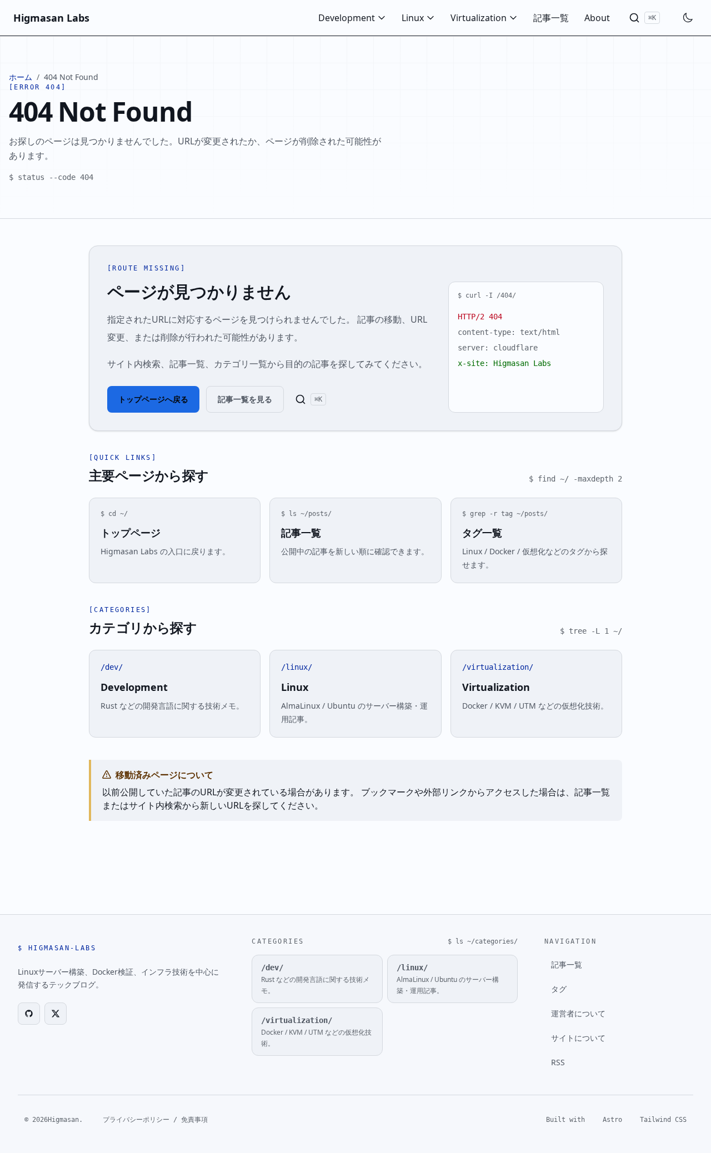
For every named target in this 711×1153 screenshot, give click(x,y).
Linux (413, 18)
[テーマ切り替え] (688, 18)
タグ (559, 989)
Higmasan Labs (51, 17)
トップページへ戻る (153, 399)
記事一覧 (551, 18)
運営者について (578, 1013)
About (597, 18)
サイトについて (578, 1037)
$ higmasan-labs (57, 948)
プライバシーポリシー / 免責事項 (155, 1120)
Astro (612, 1120)
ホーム (20, 77)
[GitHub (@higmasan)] (29, 1013)
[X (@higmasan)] (55, 1013)
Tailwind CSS (663, 1120)
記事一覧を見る (245, 399)
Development (346, 18)
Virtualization (478, 18)
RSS (558, 1062)
